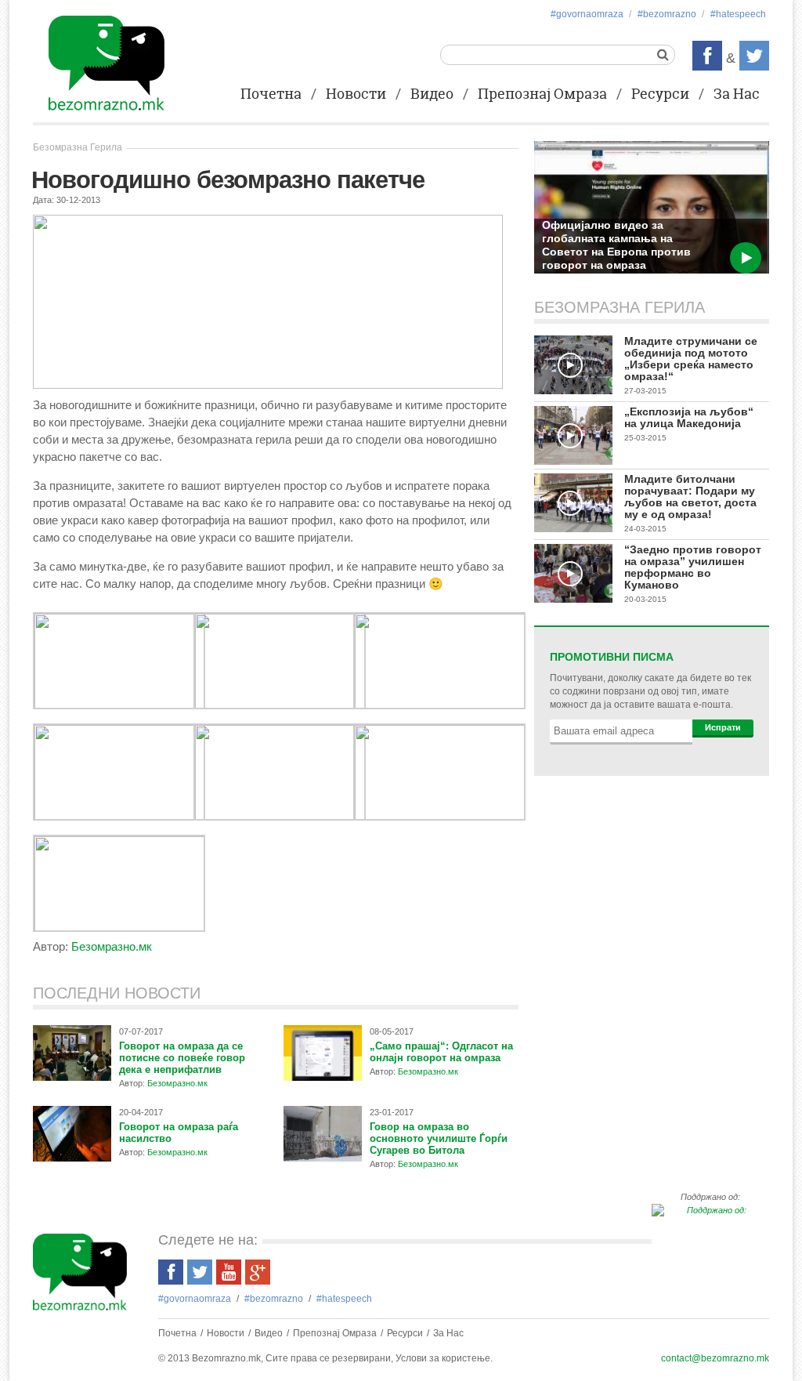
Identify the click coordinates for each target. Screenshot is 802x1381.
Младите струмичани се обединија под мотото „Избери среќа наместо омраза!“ (690, 358)
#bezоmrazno (667, 14)
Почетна (271, 94)
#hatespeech (738, 14)
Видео (431, 94)
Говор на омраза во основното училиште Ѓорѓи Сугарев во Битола (439, 1138)
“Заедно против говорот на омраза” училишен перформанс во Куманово (692, 567)
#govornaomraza (587, 14)
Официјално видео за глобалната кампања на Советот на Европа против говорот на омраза (616, 245)
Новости (356, 94)
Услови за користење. (444, 1358)
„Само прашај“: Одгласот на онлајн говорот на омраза (441, 1052)
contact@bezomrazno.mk (715, 1358)
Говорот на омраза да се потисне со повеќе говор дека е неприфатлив (182, 1057)
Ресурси (660, 94)
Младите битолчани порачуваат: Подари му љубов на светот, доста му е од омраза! (690, 496)
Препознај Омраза (542, 94)
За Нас (736, 94)
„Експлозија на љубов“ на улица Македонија (688, 417)
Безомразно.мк (111, 946)
